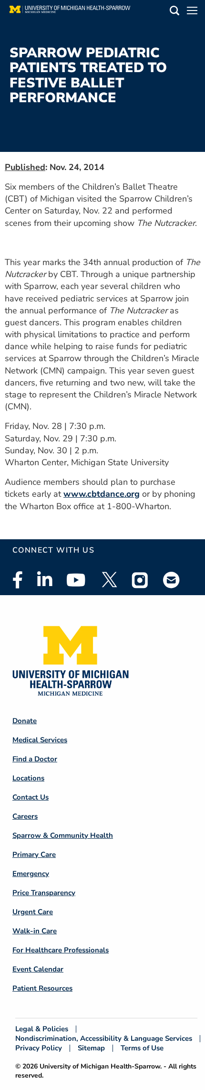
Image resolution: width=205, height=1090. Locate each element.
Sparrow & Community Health (62, 835)
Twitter (108, 579)
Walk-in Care (34, 931)
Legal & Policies (41, 1029)
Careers (25, 816)
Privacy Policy (38, 1048)
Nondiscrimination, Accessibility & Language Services (103, 1038)
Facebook (17, 579)
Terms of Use (142, 1048)
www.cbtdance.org (101, 494)
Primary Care (34, 854)
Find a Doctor (34, 759)
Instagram (140, 579)
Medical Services (39, 740)
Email (171, 579)
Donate (24, 721)
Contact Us (30, 797)
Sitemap (91, 1048)
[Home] (70, 12)
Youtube (76, 579)
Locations (28, 778)
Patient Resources (42, 988)
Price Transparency (43, 893)
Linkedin (44, 579)
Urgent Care (32, 912)
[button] (174, 12)
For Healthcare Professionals (60, 950)
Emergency (30, 873)
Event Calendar (37, 969)
